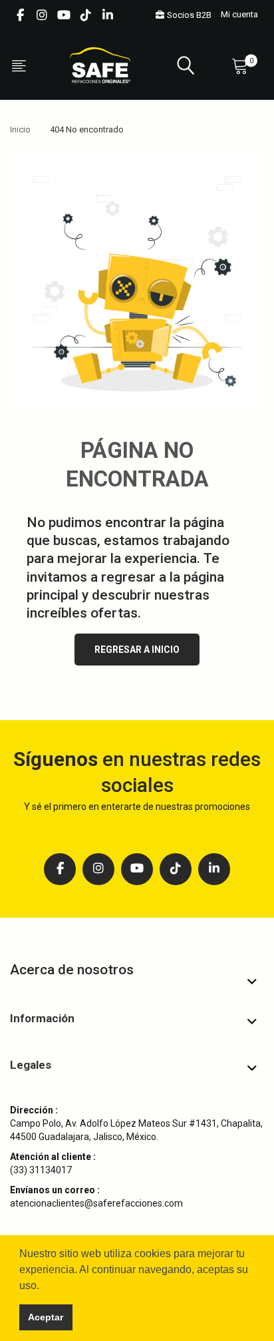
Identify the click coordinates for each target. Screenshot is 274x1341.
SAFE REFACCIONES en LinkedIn (108, 15)
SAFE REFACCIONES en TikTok (86, 15)
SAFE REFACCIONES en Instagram (42, 15)
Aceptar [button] (45, 1317)
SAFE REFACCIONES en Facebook (20, 15)
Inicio (20, 129)
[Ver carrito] (242, 65)
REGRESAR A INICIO (137, 649)
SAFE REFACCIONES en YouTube (64, 15)
